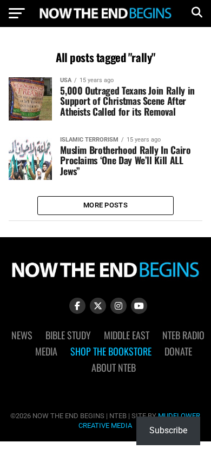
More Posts (105, 205)
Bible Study (68, 335)
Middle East (126, 335)
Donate (178, 351)
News (21, 335)
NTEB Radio (183, 335)
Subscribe (168, 430)
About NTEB (113, 367)
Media (46, 351)
